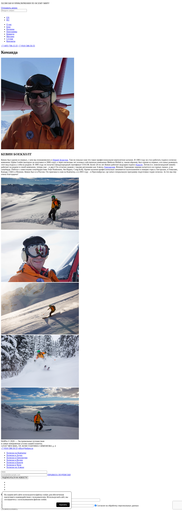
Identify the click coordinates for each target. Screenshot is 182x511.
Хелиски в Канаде (14, 462)
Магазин (10, 36)
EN (7, 17)
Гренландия (109, 167)
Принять (63, 505)
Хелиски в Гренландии (16, 458)
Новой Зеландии (60, 160)
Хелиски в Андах (14, 455)
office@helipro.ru (25, 448)
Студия (9, 39)
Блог (8, 27)
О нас (9, 24)
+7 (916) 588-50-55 (26, 46)
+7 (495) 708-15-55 (9, 46)
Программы (11, 31)
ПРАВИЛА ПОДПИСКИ (59, 475)
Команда (10, 34)
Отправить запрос (9, 8)
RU (7, 20)
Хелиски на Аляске (15, 467)
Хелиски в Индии (14, 460)
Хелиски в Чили (13, 465)
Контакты (10, 41)
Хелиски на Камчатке (16, 453)
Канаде (139, 165)
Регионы (10, 29)
